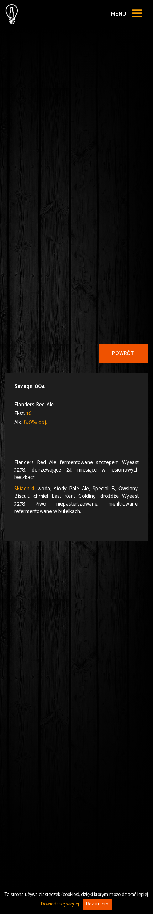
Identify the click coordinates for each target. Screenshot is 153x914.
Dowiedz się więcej (60, 904)
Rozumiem (97, 904)
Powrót (123, 354)
